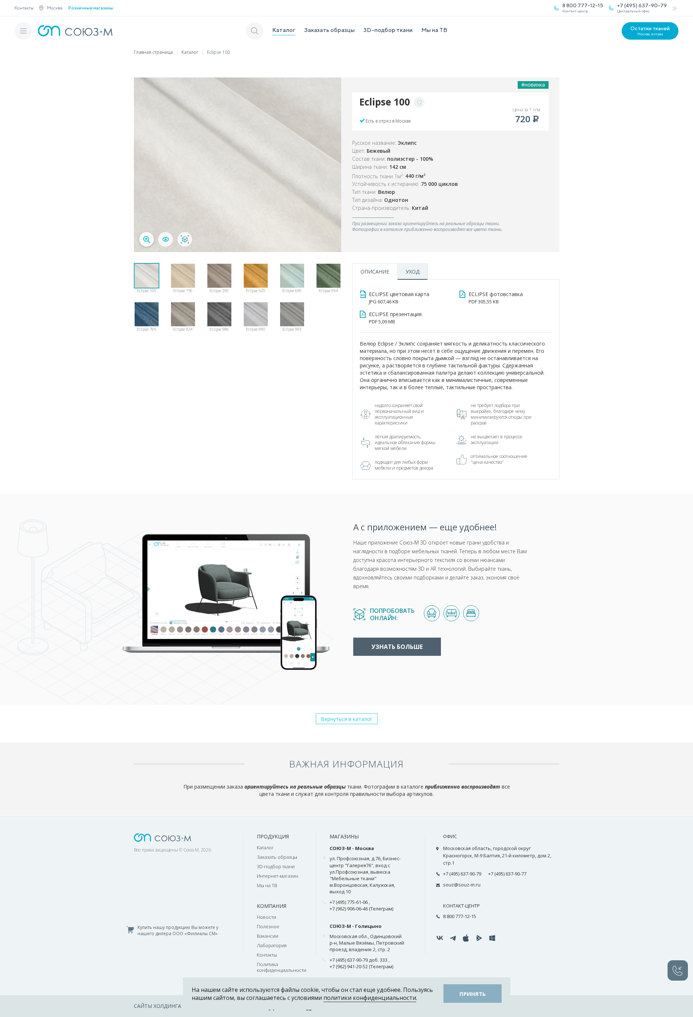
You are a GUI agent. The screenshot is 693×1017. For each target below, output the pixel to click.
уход (412, 271)
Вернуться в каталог (347, 718)
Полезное (268, 926)
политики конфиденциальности (369, 998)
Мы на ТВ (434, 30)
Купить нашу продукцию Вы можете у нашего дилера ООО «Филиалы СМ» (178, 931)
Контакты (24, 8)
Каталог (283, 30)
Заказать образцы (329, 30)
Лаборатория (272, 945)
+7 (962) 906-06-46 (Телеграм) (361, 908)
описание (375, 271)
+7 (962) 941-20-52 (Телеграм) (361, 966)
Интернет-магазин (277, 876)
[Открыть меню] (23, 31)
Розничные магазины (90, 8)
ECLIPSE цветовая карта (399, 298)
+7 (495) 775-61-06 (349, 902)
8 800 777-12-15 (459, 916)
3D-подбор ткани (388, 30)
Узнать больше (397, 647)
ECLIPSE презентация (395, 318)
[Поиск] (254, 31)
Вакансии (267, 936)
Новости (266, 917)
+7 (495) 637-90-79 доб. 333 (358, 960)
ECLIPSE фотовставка (496, 298)
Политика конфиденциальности (281, 967)
